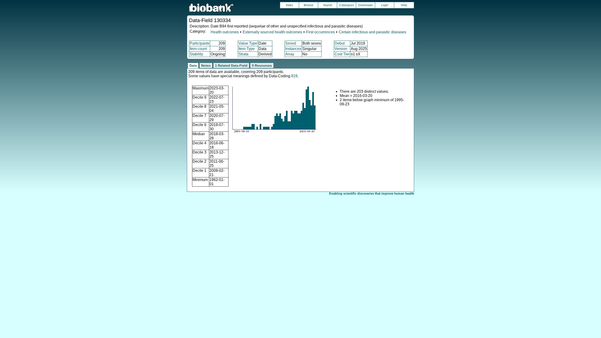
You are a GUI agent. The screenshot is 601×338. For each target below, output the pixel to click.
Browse (308, 5)
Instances (293, 49)
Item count (198, 49)
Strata (243, 54)
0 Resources (262, 65)
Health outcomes (225, 32)
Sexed (290, 43)
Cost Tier (342, 54)
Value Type (248, 43)
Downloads (365, 5)
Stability (196, 54)
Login (384, 5)
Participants (199, 43)
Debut (340, 43)
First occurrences (320, 32)
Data (193, 65)
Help (404, 5)
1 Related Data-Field (231, 65)
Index (289, 5)
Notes (206, 65)
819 (294, 76)
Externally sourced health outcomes (272, 32)
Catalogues (346, 5)
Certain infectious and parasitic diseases (372, 32)
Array (289, 54)
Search (327, 5)
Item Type (247, 49)
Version (341, 49)
